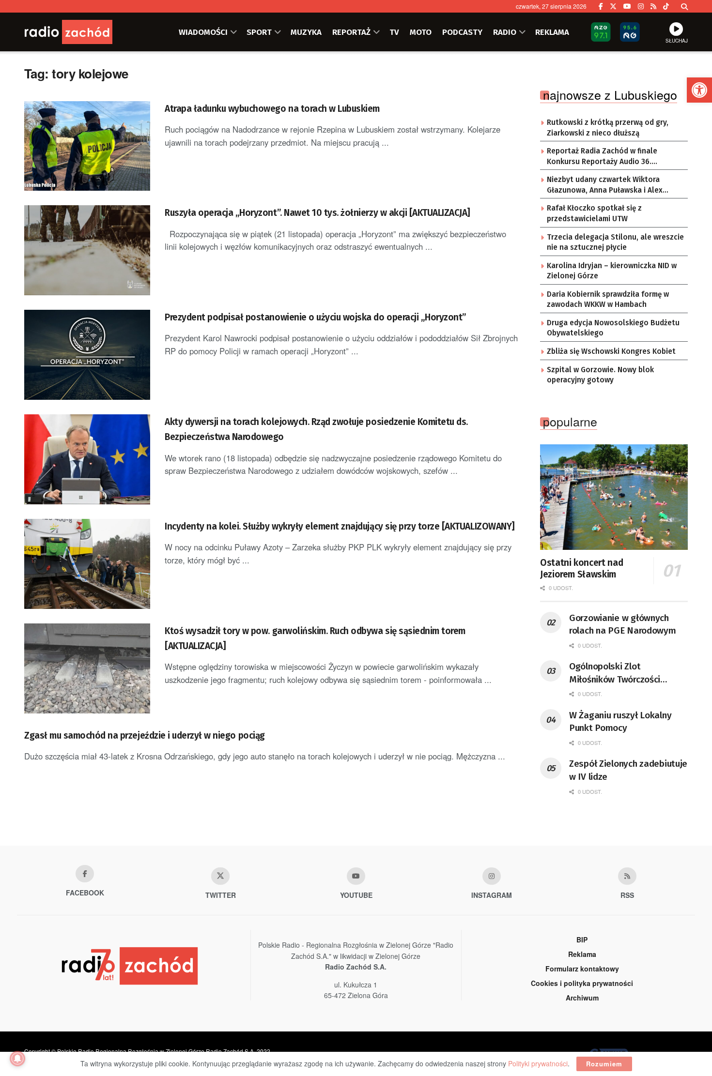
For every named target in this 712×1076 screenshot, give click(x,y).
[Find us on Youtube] (356, 876)
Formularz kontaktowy (582, 968)
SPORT (259, 32)
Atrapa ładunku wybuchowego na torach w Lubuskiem (272, 108)
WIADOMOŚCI (203, 32)
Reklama (582, 954)
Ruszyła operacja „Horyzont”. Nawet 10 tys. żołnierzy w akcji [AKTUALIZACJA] (317, 212)
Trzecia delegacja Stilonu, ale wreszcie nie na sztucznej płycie (615, 242)
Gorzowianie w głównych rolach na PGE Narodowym (622, 624)
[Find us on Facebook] (601, 6)
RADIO (504, 32)
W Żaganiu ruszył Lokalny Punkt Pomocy (620, 722)
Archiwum (582, 997)
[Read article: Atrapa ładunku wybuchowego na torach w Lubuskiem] (87, 146)
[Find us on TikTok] (666, 6)
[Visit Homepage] (82, 31)
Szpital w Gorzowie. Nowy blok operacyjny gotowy (600, 375)
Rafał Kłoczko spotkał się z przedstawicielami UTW (594, 213)
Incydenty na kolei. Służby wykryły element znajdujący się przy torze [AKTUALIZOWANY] (340, 526)
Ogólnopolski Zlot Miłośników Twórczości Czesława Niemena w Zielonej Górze (614, 673)
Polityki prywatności (538, 1063)
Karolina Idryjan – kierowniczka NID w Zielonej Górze (612, 271)
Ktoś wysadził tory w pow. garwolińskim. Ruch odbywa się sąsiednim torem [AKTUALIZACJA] (315, 638)
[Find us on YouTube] (627, 6)
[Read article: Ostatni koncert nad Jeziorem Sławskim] (614, 497)
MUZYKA (306, 32)
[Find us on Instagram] (641, 6)
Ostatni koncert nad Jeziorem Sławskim (581, 568)
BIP (582, 939)
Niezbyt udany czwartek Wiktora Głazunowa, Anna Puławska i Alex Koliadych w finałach (605, 185)
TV (394, 32)
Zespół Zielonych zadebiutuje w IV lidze (628, 770)
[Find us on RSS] (653, 6)
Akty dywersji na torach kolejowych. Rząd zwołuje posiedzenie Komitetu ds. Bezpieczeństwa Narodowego (316, 429)
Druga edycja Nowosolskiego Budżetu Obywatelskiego (613, 328)
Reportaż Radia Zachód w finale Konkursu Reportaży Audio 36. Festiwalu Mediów (602, 157)
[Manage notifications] (17, 1058)
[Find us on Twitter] (613, 6)
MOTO (421, 32)
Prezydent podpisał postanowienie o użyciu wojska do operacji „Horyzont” (315, 317)
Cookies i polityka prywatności (582, 983)
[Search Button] (684, 6)
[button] (699, 90)
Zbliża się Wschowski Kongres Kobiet (611, 351)
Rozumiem (604, 1063)
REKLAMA (552, 32)
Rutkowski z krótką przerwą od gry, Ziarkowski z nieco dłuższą (607, 127)
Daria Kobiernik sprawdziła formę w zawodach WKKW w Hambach (608, 299)
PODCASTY (462, 32)
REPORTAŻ (351, 32)
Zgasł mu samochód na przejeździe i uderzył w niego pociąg (144, 735)
